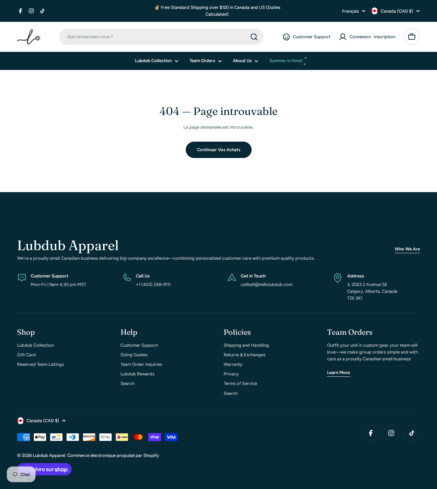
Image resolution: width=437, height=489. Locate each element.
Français (350, 11)
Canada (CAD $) (397, 11)
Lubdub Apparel (49, 455)
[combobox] (161, 37)
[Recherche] (254, 37)
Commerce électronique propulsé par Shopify (113, 455)
